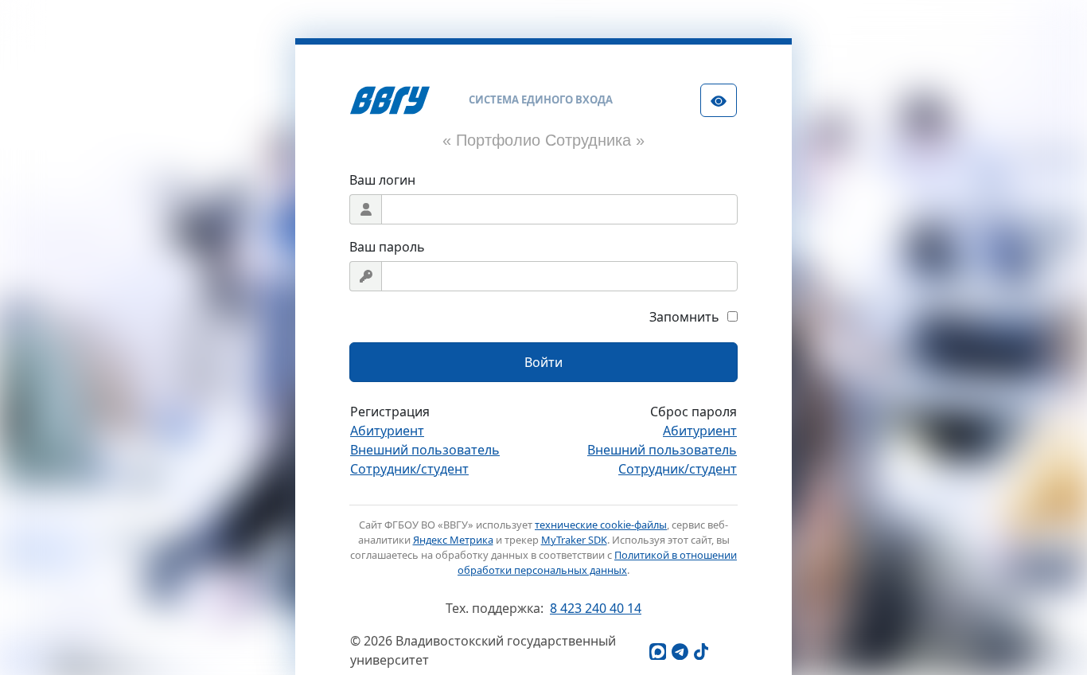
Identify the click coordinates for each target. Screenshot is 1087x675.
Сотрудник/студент (409, 469)
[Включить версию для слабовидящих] (718, 100)
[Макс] (657, 651)
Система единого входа (541, 99)
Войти (543, 362)
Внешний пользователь (425, 449)
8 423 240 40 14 (595, 608)
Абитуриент (387, 430)
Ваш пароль (387, 247)
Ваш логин (382, 180)
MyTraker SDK (574, 540)
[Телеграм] (680, 651)
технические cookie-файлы (601, 524)
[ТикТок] (702, 651)
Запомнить (684, 317)
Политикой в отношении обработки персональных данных (597, 562)
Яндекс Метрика (453, 540)
